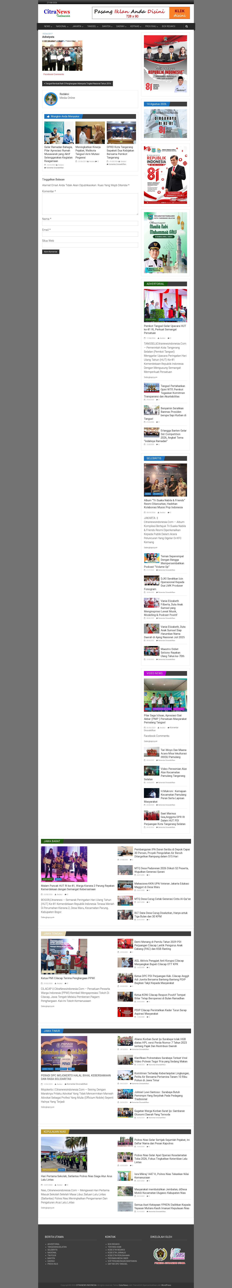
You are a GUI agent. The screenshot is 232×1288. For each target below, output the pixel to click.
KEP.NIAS (134, 26)
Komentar (49, 191)
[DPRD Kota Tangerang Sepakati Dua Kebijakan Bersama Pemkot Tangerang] (121, 132)
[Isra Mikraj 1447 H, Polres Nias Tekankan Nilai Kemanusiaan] (125, 1176)
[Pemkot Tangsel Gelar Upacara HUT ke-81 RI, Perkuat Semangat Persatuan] (165, 305)
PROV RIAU (150, 26)
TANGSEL (91, 26)
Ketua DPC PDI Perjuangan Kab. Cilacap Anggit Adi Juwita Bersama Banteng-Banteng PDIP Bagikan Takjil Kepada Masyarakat (161, 979)
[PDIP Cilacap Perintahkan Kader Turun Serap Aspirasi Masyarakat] (125, 1012)
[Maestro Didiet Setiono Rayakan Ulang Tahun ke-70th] (151, 651)
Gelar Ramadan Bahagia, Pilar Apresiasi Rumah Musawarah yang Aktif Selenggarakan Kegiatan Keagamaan (58, 154)
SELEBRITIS (158, 494)
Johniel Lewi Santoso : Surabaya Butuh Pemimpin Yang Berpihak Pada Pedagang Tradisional (158, 1096)
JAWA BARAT (48, 879)
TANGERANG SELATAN (162, 709)
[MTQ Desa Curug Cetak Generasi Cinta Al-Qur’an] (125, 900)
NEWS (47, 26)
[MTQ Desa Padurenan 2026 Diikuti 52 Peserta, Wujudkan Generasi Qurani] (125, 870)
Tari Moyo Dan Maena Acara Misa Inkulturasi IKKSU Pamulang (174, 753)
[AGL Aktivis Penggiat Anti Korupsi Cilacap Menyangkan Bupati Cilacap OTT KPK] (125, 962)
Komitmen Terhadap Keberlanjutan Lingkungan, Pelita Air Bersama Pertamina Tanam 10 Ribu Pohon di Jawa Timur (161, 1077)
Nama (46, 218)
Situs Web (48, 240)
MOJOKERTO (61, 1069)
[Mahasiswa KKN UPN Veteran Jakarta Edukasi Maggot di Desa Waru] (125, 885)
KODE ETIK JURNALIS (117, 1253)
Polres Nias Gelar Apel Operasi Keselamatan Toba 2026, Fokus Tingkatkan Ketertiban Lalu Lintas (160, 1159)
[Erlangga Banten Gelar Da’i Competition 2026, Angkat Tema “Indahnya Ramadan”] (151, 432)
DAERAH (120, 26)
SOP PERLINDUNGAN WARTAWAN (122, 1261)
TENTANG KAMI (114, 1247)
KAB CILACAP (62, 972)
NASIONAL (61, 26)
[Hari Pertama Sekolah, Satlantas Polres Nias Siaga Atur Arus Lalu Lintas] (64, 1154)
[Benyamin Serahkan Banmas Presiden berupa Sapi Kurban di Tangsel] (151, 410)
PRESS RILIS (53, 1264)
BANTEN (106, 26)
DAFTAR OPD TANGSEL (118, 1264)
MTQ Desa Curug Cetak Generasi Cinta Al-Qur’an (162, 899)
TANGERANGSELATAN (57, 1247)
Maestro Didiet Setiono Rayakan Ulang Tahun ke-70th (172, 652)
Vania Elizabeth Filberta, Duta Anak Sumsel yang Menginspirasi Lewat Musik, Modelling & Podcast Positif (163, 608)
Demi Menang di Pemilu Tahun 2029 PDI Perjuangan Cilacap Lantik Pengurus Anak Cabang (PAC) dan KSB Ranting (158, 945)
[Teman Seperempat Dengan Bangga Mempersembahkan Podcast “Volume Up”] (151, 558)
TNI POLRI (52, 1255)
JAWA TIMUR (47, 1069)
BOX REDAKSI (168, 26)
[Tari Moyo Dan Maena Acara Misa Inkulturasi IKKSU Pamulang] (151, 752)
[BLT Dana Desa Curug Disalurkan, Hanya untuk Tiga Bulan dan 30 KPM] (125, 914)
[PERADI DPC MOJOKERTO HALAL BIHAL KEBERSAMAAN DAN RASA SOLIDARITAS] (64, 1054)
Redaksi (61, 165)
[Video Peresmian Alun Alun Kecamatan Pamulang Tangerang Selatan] (151, 770)
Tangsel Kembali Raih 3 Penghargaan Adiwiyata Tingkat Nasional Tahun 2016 (78, 83)
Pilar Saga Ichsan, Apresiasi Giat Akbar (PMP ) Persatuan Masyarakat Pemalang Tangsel (165, 719)
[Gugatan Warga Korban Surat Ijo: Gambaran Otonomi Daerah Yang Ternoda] (125, 1112)
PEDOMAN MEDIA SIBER (118, 1258)
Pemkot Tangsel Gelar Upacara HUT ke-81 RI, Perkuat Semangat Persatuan (165, 329)
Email (46, 229)
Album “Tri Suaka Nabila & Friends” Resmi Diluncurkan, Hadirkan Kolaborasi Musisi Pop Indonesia (164, 504)
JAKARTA (76, 26)
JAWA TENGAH (48, 972)
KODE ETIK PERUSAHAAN (119, 1255)
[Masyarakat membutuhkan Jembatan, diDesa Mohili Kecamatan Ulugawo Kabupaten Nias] (125, 1191)
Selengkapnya (150, 377)
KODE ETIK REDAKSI (116, 1250)
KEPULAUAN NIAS (49, 1170)
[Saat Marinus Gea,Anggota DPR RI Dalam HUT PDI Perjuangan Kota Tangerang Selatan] (151, 815)
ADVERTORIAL (151, 319)
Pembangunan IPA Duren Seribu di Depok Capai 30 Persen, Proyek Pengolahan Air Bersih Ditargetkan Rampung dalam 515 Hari (162, 853)
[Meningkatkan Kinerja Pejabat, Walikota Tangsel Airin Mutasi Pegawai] (90, 132)
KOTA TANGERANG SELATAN (171, 319)
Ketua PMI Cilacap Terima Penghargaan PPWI (68, 978)
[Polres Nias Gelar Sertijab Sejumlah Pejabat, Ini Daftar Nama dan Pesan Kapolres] (125, 1141)
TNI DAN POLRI (72, 1170)
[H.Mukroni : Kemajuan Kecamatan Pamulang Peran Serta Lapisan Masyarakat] (151, 793)
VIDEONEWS (178, 709)
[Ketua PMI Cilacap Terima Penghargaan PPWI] (64, 956)
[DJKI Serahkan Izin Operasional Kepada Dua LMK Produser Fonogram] (151, 580)
